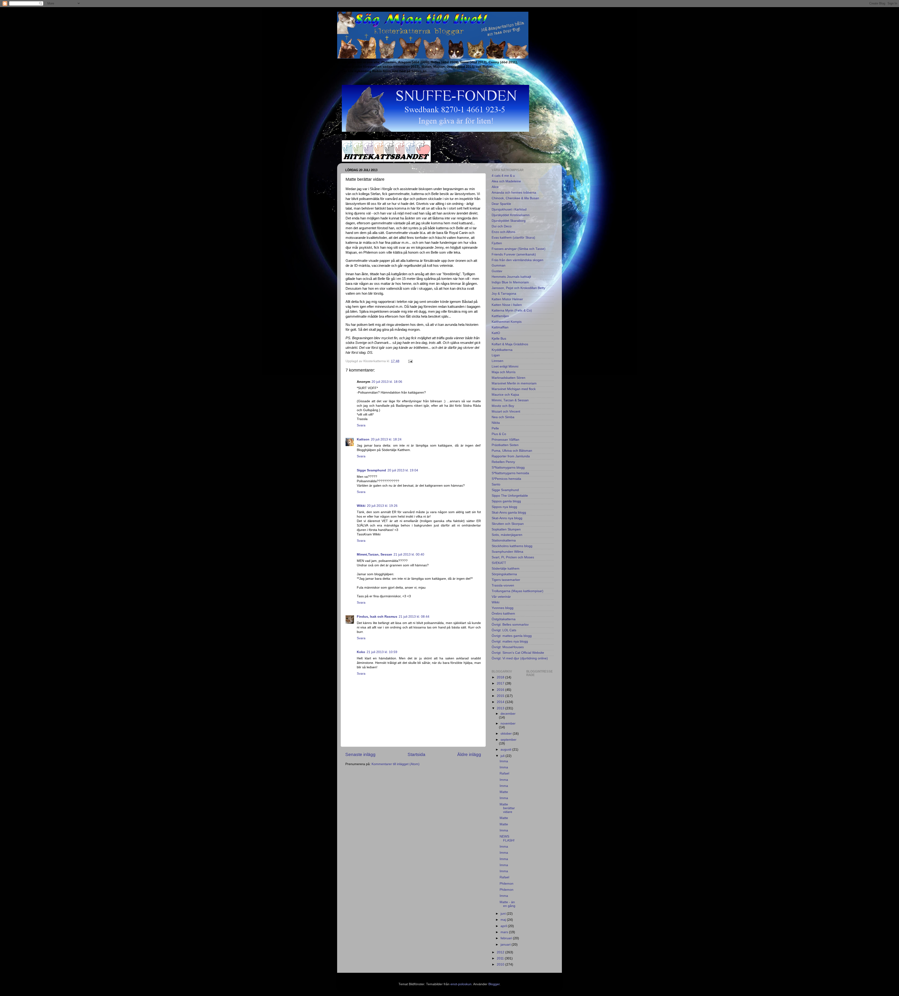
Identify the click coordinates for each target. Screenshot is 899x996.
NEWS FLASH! (507, 838)
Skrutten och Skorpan (508, 524)
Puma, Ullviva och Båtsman (512, 450)
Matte (504, 792)
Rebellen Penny (503, 462)
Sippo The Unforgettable (510, 495)
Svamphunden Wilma (507, 551)
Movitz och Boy (503, 406)
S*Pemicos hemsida (506, 479)
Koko (361, 652)
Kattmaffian (500, 327)
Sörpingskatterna (504, 574)
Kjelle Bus (499, 338)
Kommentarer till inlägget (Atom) (396, 764)
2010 (501, 964)
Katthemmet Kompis (507, 321)
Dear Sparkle (501, 204)
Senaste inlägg (360, 754)
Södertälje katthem (506, 568)
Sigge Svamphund (371, 470)
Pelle (495, 428)
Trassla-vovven (503, 585)
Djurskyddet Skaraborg (509, 220)
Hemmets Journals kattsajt (511, 276)
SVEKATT (499, 563)
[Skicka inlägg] (410, 361)
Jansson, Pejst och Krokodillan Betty (518, 288)
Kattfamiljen (500, 316)
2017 (501, 683)
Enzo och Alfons (503, 232)
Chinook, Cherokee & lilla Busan (515, 198)
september (508, 739)
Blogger (494, 984)
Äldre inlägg (469, 754)
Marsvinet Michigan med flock (514, 389)
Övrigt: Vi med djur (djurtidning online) (520, 658)
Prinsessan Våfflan (505, 439)
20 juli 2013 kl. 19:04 (402, 470)
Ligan (496, 355)
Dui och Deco (502, 226)
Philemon (506, 883)
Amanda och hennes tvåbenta (514, 192)
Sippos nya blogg (504, 507)
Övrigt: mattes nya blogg (510, 641)
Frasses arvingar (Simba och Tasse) (518, 249)
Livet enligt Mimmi (505, 366)
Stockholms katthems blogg (512, 546)
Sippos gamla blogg (506, 501)
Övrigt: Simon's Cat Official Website (518, 652)
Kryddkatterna (502, 350)
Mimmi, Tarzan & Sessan (510, 400)
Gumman (498, 265)
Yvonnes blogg (502, 608)
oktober (507, 733)
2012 (501, 952)
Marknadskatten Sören (508, 378)
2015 (501, 696)
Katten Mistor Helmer (507, 299)
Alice (495, 187)
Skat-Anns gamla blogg (509, 512)
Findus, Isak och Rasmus (377, 616)
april (504, 926)
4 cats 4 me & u (503, 175)
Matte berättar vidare (507, 808)
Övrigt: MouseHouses (508, 647)
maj (504, 919)
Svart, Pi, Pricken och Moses (513, 557)
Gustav (497, 271)
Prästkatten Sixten (505, 445)
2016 (501, 690)
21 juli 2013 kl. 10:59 (382, 652)
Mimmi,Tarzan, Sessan (374, 554)
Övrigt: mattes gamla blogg (512, 636)
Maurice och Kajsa (505, 394)
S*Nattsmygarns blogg (508, 467)
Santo (496, 484)
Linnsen (497, 361)
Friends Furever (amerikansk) (514, 254)
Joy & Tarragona (504, 293)
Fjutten (497, 243)
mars (505, 932)
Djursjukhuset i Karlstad (509, 209)
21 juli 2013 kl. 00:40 (409, 554)
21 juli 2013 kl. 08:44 (414, 616)
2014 (501, 702)
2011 (501, 958)
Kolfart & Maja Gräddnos (510, 344)
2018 (501, 677)
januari (506, 944)
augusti (506, 749)
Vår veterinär (501, 596)
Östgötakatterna (504, 619)
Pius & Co (499, 434)
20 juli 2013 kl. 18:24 (386, 439)
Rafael (504, 773)
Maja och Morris (504, 372)
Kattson (363, 439)
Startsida (416, 754)
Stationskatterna (504, 540)
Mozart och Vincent (506, 411)
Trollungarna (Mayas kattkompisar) (517, 591)
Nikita (496, 423)
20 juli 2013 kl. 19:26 (382, 505)
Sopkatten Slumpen (506, 529)
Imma (504, 761)
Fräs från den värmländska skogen (517, 260)
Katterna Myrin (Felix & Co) (512, 310)
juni (504, 913)
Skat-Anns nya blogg (507, 518)
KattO (496, 333)
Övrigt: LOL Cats (504, 630)
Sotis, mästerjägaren (507, 535)
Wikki (361, 505)
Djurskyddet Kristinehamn (511, 215)
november (508, 723)
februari (507, 938)
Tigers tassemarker (506, 580)
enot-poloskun (461, 984)
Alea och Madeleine (506, 181)
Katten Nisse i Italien (507, 305)
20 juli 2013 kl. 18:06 (387, 381)
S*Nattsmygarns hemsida (510, 473)
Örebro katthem (503, 613)
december (508, 713)
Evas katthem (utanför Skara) (513, 237)
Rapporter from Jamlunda (511, 456)
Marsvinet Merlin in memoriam (514, 383)
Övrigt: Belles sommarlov (510, 624)
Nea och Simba (503, 417)
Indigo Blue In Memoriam (510, 282)
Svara (361, 425)
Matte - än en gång (507, 904)
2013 (501, 708)
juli (503, 756)
